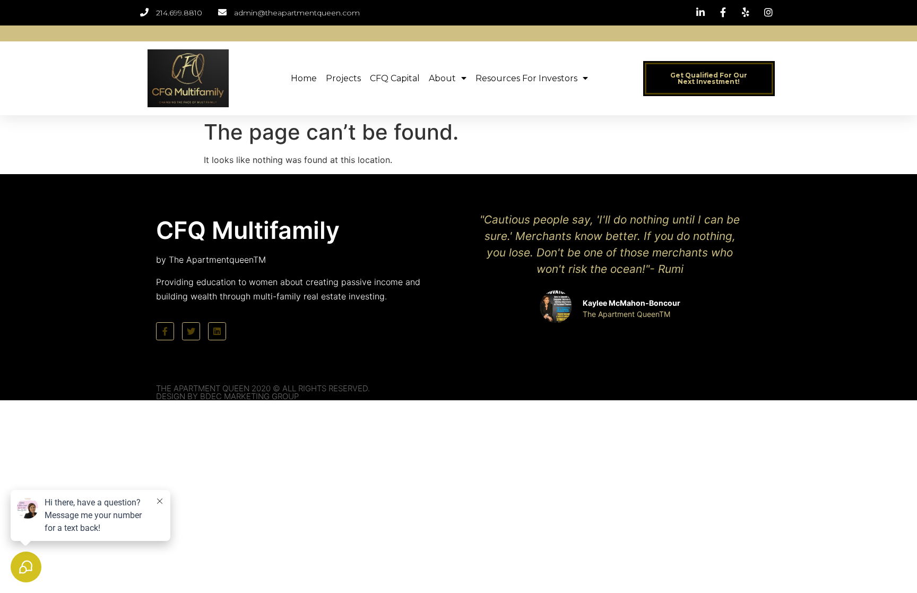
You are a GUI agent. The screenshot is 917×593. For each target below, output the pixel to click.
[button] (709, 78)
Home (304, 78)
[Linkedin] (217, 331)
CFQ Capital (395, 78)
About (442, 78)
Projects (343, 78)
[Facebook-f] (165, 331)
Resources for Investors (526, 78)
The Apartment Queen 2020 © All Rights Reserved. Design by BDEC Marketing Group (263, 392)
